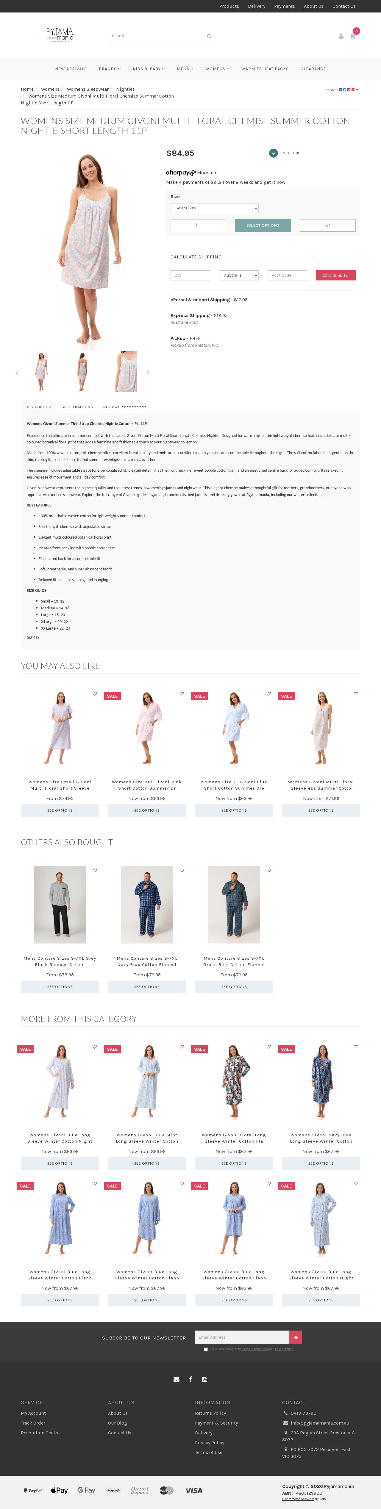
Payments (284, 6)
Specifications (77, 407)
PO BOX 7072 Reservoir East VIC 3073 (316, 1453)
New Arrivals (71, 68)
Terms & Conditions (255, 1349)
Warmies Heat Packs (265, 68)
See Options (60, 810)
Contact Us (344, 6)
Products (229, 6)
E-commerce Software (298, 1499)
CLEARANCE (313, 68)
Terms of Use (208, 1452)
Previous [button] (16, 372)
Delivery (256, 6)
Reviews (112, 407)
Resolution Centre (40, 1433)
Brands (108, 68)
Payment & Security (216, 1423)
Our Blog (117, 1423)
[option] (89, 249)
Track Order (33, 1423)
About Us (314, 6)
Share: (331, 89)
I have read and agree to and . (251, 1349)
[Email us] (176, 1380)
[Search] (209, 36)
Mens (183, 68)
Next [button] (148, 372)
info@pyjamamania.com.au (319, 1423)
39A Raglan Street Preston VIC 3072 (318, 1436)
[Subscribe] (295, 1337)
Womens (216, 68)
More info (207, 172)
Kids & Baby (147, 68)
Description (38, 407)
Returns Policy (210, 1413)
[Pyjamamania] (60, 35)
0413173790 (303, 1413)
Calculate (338, 275)
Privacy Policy (284, 1349)
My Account (33, 1413)
